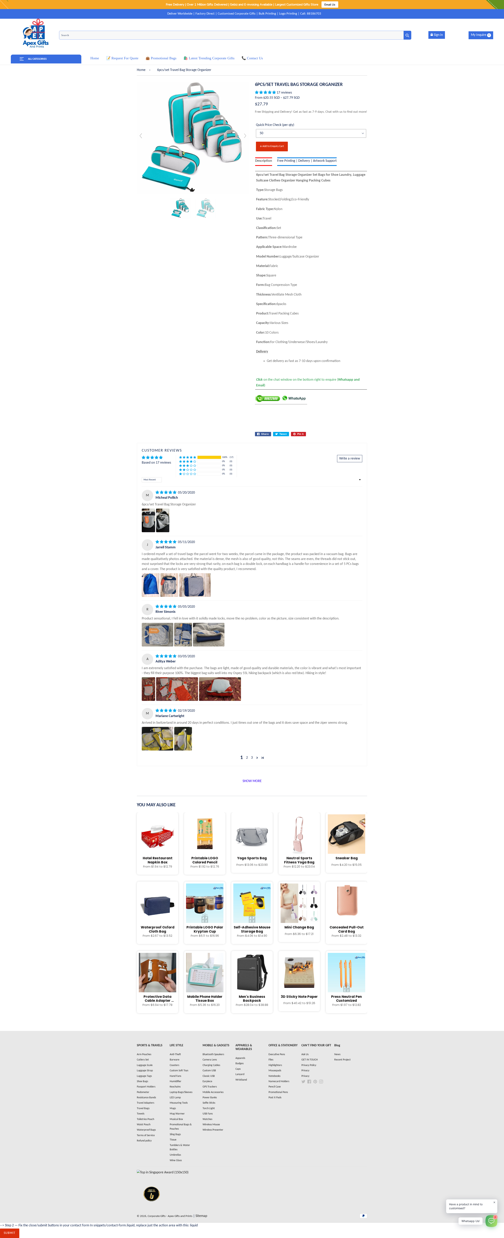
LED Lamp (175, 1097)
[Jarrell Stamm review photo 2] (169, 585)
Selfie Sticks (209, 1102)
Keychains (175, 1086)
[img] (166, 493)
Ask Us (305, 1054)
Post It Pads (275, 1097)
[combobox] (235, 35)
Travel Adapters (145, 1102)
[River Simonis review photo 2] (183, 634)
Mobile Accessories (213, 1092)
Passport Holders (146, 1086)
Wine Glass (176, 1160)
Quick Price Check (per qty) (275, 125)
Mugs (173, 1108)
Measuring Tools (179, 1102)
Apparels (240, 1058)
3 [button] (252, 758)
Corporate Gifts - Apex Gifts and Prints (170, 1216)
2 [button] (247, 758)
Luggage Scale (145, 1065)
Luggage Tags (144, 1076)
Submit (10, 1233)
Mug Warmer (177, 1113)
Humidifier (175, 1081)
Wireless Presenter (213, 1129)
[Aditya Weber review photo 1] (148, 689)
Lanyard (239, 1074)
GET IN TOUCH (309, 1059)
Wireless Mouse (211, 1124)
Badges (239, 1063)
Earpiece (207, 1081)
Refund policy (144, 1140)
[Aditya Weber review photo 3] (220, 689)
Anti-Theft (175, 1054)
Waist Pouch (143, 1124)
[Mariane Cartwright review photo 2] (183, 739)
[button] (266, 93)
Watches (207, 1119)
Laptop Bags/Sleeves (181, 1092)
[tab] (263, 161)
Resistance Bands (146, 1097)
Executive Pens (277, 1054)
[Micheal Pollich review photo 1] (148, 520)
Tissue (173, 1139)
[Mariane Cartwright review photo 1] (157, 739)
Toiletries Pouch (145, 1119)
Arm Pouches (144, 1054)
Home (141, 70)
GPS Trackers (210, 1086)
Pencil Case (275, 1086)
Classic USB (209, 1076)
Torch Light (209, 1108)
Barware (174, 1059)
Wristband (241, 1079)
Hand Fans (175, 1076)
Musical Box (176, 1119)
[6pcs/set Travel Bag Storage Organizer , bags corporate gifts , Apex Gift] (180, 208)
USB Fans (208, 1113)
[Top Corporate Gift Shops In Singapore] (162, 1172)
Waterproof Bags (146, 1129)
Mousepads (275, 1070)
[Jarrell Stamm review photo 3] (195, 585)
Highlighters (275, 1065)
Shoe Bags (142, 1081)
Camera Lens (210, 1059)
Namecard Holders (279, 1081)
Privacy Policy (308, 1065)
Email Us (329, 5)
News (337, 1054)
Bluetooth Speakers (213, 1054)
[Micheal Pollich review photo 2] (163, 520)
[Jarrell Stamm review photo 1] (150, 585)
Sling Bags (175, 1134)
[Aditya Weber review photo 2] (177, 689)
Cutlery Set (143, 1059)
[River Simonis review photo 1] (157, 634)
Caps (238, 1069)
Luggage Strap (145, 1070)
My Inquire (480, 35)
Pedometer (143, 1092)
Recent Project (342, 1059)
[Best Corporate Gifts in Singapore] (151, 1206)
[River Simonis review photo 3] (208, 634)
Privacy (305, 1070)
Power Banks (210, 1097)
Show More (252, 781)
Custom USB (209, 1070)
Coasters (174, 1065)
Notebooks (274, 1076)
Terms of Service (146, 1135)
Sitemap (201, 1216)
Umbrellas (175, 1154)
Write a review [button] (349, 458)
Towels (140, 1113)
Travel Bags (143, 1108)
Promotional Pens (278, 1092)
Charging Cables (211, 1065)
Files (271, 1059)
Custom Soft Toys (179, 1070)
